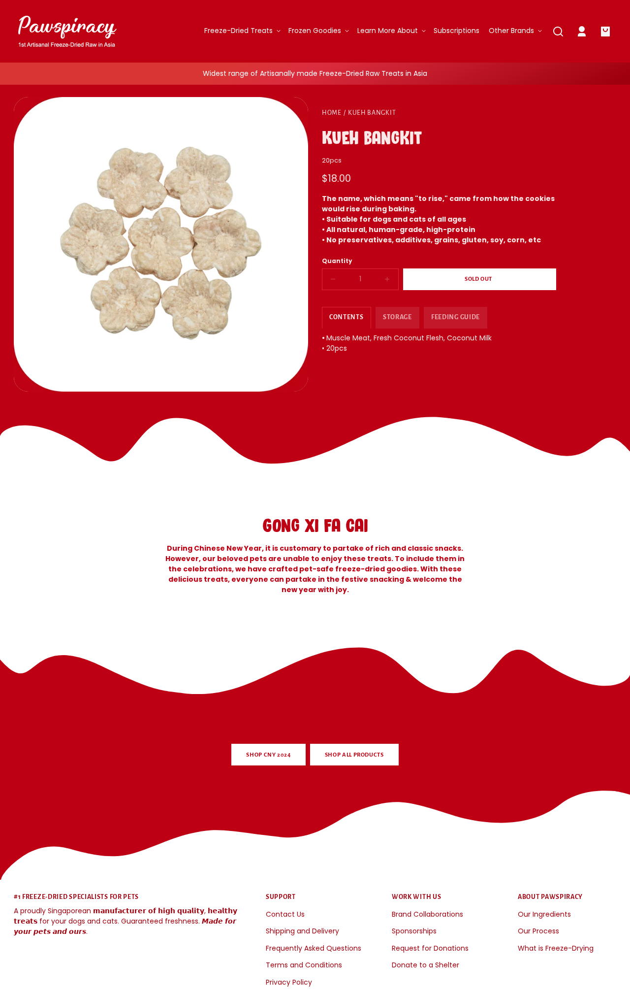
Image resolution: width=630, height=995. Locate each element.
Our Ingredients (544, 914)
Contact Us (285, 914)
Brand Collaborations (427, 914)
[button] (558, 31)
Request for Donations (430, 948)
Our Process (538, 931)
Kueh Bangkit (372, 112)
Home (332, 112)
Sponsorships (414, 931)
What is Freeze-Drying (556, 948)
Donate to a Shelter (425, 965)
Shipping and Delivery (302, 931)
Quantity (337, 261)
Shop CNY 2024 (268, 755)
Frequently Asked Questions (313, 948)
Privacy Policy (289, 982)
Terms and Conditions (304, 965)
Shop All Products (354, 755)
